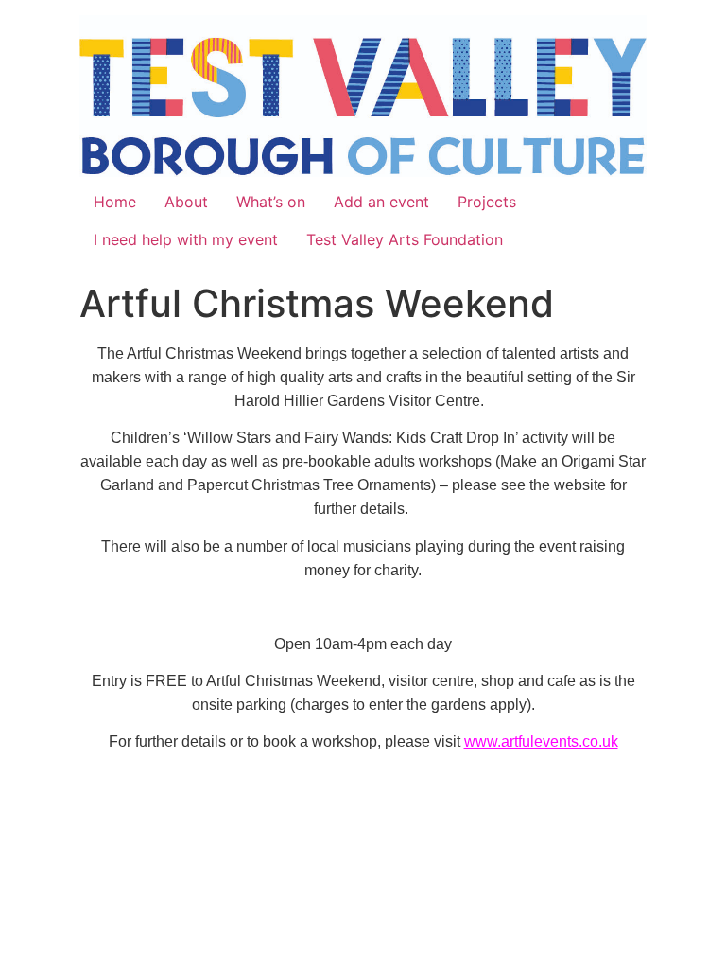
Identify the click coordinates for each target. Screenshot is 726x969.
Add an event (381, 201)
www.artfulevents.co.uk (541, 741)
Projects (487, 201)
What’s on (270, 201)
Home (115, 201)
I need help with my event (186, 239)
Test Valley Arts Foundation (404, 239)
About (186, 201)
